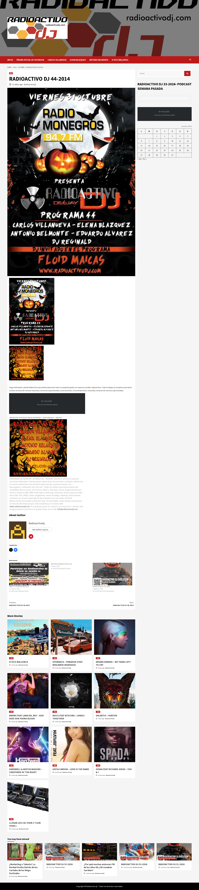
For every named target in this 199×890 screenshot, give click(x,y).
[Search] (190, 59)
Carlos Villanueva (48, 417)
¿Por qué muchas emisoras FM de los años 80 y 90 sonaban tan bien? (99, 867)
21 (149, 150)
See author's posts (40, 529)
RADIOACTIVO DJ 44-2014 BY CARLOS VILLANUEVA (25, 417)
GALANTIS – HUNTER (106, 715)
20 (141, 150)
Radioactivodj (30, 84)
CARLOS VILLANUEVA (57, 60)
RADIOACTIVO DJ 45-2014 (123, 603)
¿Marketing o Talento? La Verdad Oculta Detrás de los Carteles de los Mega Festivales (23, 869)
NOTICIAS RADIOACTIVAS (17, 858)
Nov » (145, 159)
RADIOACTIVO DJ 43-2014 (19, 603)
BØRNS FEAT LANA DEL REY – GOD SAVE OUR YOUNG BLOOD (26, 717)
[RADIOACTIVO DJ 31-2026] (112, 574)
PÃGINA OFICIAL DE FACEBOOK (30, 60)
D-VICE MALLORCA (120, 60)
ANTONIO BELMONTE (98, 60)
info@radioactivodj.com (67, 509)
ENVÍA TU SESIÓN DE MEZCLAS (19, 586)
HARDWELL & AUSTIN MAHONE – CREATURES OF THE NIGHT (25, 771)
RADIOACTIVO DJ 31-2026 (101, 586)
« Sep (140, 159)
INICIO (10, 60)
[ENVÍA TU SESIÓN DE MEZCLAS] (29, 574)
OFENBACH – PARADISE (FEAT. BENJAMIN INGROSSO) (68, 663)
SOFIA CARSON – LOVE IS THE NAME (71, 769)
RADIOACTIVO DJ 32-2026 (134, 864)
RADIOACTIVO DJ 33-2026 (59, 864)
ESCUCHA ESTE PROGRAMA (55, 858)
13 (141, 145)
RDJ (11, 73)
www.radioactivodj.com (20, 506)
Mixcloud (59, 417)
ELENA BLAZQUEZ (78, 60)
